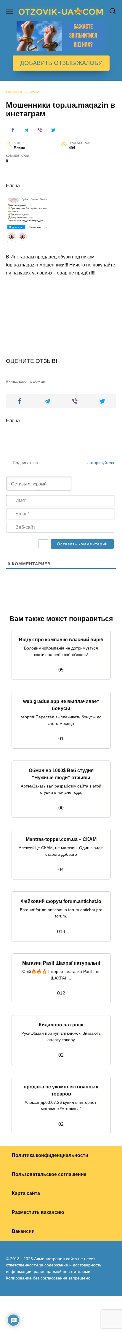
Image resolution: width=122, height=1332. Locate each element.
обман (39, 381)
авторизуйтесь (100, 462)
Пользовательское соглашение (49, 1174)
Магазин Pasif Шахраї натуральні (61, 963)
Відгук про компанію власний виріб (61, 639)
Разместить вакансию (38, 1212)
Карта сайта (26, 1193)
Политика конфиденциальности (50, 1155)
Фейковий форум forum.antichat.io (61, 901)
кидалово (18, 381)
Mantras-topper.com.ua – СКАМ (61, 839)
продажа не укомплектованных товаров (61, 1090)
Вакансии (23, 1231)
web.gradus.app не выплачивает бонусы (61, 705)
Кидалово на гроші (61, 1024)
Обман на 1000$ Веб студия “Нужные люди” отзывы (61, 774)
